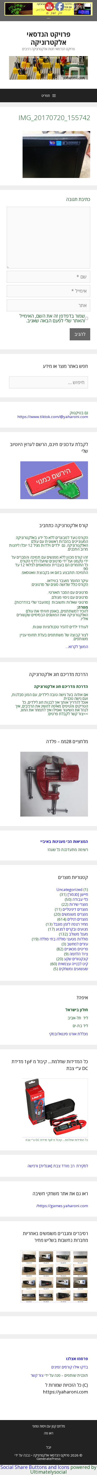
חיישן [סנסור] (77, 894)
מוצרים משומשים (75, 914)
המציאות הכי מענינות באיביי (63, 841)
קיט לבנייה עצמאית (73, 963)
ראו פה (48, 1433)
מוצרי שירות (78, 904)
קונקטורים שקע (76, 958)
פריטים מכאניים (76, 948)
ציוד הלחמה (78, 953)
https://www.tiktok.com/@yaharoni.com (52, 416)
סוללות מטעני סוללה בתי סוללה (63, 939)
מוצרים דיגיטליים (75, 909)
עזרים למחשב (77, 944)
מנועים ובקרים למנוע (72, 929)
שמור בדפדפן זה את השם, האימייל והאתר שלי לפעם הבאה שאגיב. (52, 318)
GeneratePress (49, 1458)
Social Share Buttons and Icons (34, 1467)
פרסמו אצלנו (77, 1358)
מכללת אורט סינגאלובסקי (68, 1033)
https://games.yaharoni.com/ (62, 1205)
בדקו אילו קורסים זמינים (69, 1367)
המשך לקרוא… (76, 646)
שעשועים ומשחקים (73, 968)
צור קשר (37, 1375)
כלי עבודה (80, 899)
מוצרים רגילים (77, 919)
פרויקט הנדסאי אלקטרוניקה (48, 38)
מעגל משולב (78, 934)
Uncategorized (69, 889)
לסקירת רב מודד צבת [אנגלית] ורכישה (58, 1165)
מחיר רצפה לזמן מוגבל (70, 924)
